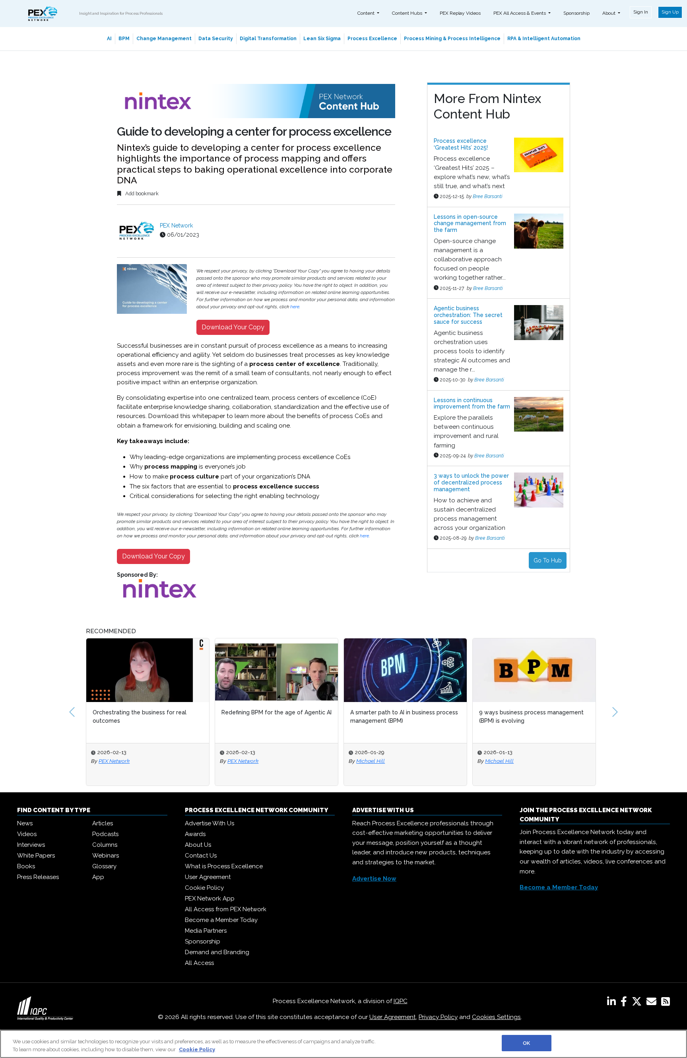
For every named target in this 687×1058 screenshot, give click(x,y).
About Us (198, 844)
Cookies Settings (496, 1017)
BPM (124, 38)
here (294, 306)
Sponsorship (576, 13)
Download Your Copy (233, 327)
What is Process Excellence (224, 866)
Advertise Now (374, 878)
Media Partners (206, 930)
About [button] (609, 13)
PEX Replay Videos (460, 13)
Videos (27, 834)
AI (109, 38)
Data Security (215, 38)
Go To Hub (548, 560)
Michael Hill (318, 761)
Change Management (164, 38)
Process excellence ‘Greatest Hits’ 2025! (461, 144)
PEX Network (176, 225)
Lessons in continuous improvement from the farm (472, 403)
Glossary (104, 866)
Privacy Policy (438, 1017)
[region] (343, 1044)
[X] (638, 1003)
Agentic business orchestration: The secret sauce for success (468, 315)
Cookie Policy (204, 887)
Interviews (31, 844)
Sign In (640, 12)
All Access (199, 963)
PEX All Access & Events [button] (520, 13)
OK (526, 1043)
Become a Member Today (221, 920)
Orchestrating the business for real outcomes (87, 716)
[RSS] (665, 1003)
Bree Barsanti (488, 196)
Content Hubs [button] (407, 13)
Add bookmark (141, 193)
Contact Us (201, 855)
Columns (104, 844)
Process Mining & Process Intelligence (452, 38)
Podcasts (105, 834)
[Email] (653, 1003)
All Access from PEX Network (225, 909)
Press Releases (38, 877)
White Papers (36, 855)
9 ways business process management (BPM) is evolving (479, 716)
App (98, 877)
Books (26, 866)
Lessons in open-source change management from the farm (470, 223)
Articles (102, 823)
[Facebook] (625, 1003)
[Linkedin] (613, 1003)
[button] (72, 712)
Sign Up (670, 12)
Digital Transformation (268, 38)
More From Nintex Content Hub (487, 106)
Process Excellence (372, 38)
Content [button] (366, 13)
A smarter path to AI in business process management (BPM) (352, 716)
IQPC (401, 1001)
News (25, 823)
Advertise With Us (209, 823)
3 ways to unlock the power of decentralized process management (471, 482)
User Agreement (208, 877)
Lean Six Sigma (322, 38)
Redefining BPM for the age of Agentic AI (224, 712)
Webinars (105, 855)
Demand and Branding (217, 952)
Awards (195, 834)
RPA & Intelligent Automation (543, 38)
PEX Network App (210, 898)
